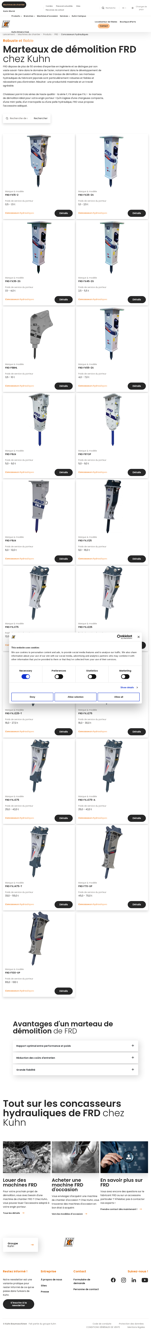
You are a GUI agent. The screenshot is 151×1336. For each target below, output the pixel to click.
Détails (63, 213)
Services (64, 16)
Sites (78, 6)
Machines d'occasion (47, 16)
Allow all (118, 697)
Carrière (49, 6)
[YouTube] (145, 1281)
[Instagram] (123, 1281)
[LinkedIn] (133, 1281)
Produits (16, 16)
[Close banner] (139, 637)
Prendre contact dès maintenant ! (118, 1209)
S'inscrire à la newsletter (19, 1304)
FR (123, 8)
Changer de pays (141, 8)
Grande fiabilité (25, 1070)
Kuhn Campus (79, 16)
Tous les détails (11, 1213)
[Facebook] (113, 1281)
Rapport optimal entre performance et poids (43, 1046)
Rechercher (41, 118)
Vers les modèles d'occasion (67, 1213)
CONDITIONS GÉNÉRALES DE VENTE (103, 1327)
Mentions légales (136, 1327)
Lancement (9, 34)
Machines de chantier (14, 4)
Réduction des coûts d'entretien (35, 1058)
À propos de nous (51, 1279)
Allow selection (75, 697)
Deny (32, 697)
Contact (104, 26)
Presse (45, 1291)
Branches (29, 16)
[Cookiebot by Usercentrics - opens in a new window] (119, 637)
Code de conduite (102, 1323)
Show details (127, 687)
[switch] (59, 676)
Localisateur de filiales (106, 22)
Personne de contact (86, 1289)
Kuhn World (9, 11)
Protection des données (131, 1323)
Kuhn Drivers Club (20, 32)
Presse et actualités (64, 6)
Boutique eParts (128, 22)
